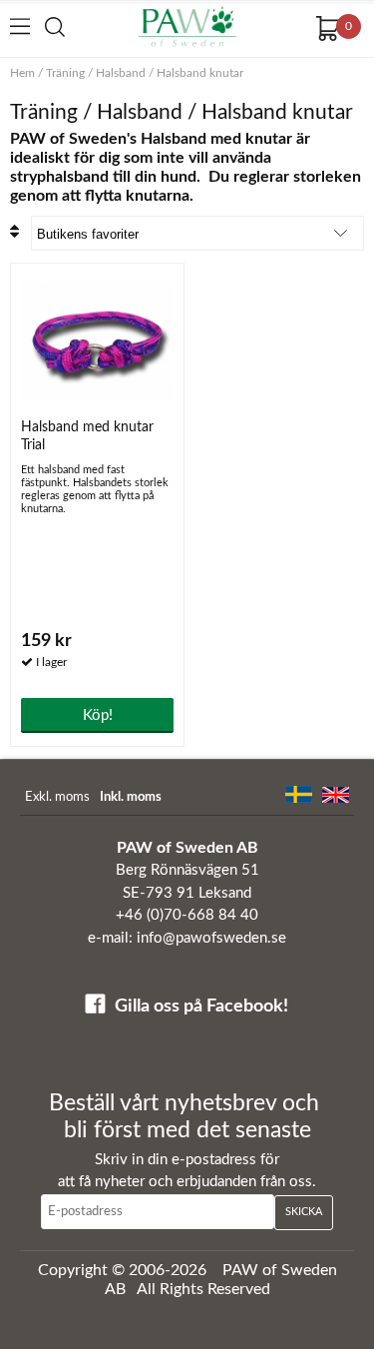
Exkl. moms (57, 797)
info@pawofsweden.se (211, 938)
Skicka (303, 1211)
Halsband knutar (200, 73)
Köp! (98, 715)
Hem (22, 73)
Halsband (121, 73)
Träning (65, 73)
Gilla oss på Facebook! (201, 1006)
